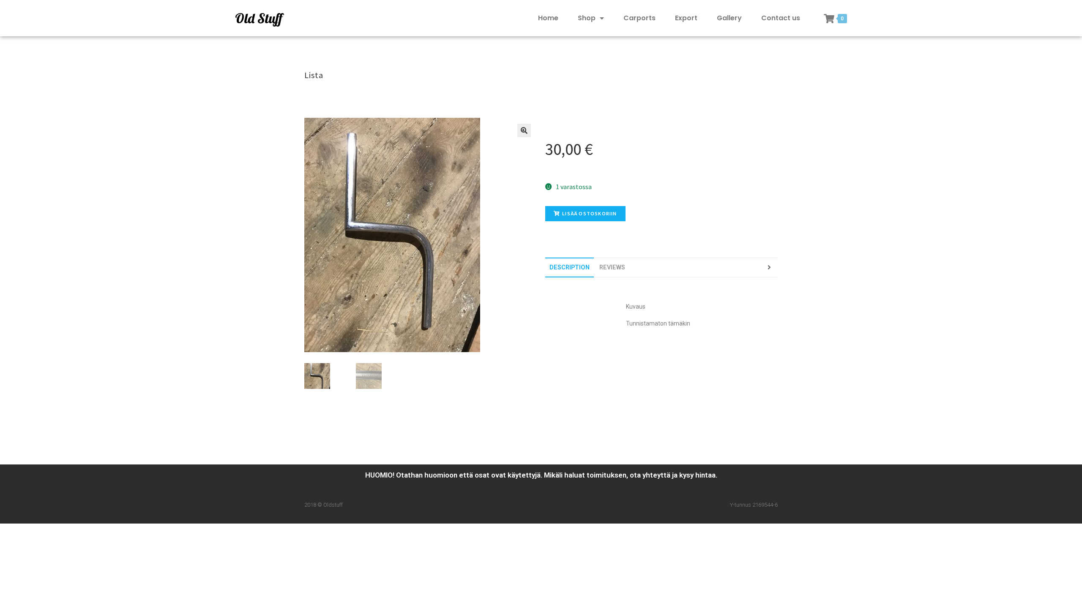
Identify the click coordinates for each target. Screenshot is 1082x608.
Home (548, 18)
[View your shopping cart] (829, 18)
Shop (587, 18)
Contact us (780, 18)
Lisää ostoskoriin (589, 213)
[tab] (569, 267)
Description (569, 267)
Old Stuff (258, 18)
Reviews (612, 267)
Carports (639, 18)
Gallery (729, 18)
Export (686, 18)
